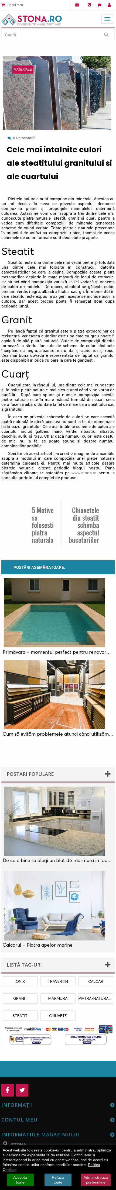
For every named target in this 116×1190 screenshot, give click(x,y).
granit (20, 998)
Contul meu (19, 1119)
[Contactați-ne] (99, 5)
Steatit (20, 1015)
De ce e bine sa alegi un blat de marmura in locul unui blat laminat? (58, 860)
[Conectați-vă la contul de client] (109, 5)
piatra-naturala (96, 998)
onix (20, 981)
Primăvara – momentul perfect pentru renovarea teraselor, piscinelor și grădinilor (58, 652)
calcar (95, 981)
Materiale (23, 69)
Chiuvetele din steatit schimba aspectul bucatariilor (84, 525)
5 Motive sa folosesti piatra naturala (43, 525)
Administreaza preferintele (96, 1179)
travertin (58, 981)
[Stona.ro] (31, 18)
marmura (58, 998)
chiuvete (58, 1015)
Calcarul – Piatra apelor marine (38, 945)
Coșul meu (15, 5)
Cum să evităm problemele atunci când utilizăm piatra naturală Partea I (58, 734)
